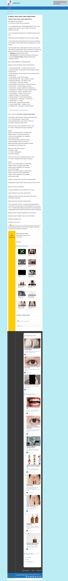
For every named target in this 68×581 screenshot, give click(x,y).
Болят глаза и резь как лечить (22, 276)
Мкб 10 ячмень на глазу (22, 254)
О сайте (9, 8)
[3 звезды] (18, 242)
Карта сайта (39, 570)
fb (31, 576)
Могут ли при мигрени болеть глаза (31, 287)
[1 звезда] (16, 242)
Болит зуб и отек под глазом (21, 266)
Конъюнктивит (30, 561)
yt (28, 576)
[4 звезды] (19, 242)
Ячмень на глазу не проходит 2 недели (21, 307)
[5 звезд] (21, 242)
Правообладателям (25, 570)
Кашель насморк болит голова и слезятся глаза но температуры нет (33, 466)
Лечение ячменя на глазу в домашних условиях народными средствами (33, 427)
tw (35, 576)
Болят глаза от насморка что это (31, 276)
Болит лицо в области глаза (31, 255)
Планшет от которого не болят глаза (21, 297)
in (38, 576)
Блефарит (29, 557)
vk (40, 576)
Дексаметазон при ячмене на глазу (21, 287)
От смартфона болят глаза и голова (31, 384)
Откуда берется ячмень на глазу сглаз (32, 307)
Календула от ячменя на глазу (31, 266)
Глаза (28, 559)
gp (33, 576)
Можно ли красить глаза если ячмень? (31, 297)
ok (26, 576)
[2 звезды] (17, 242)
